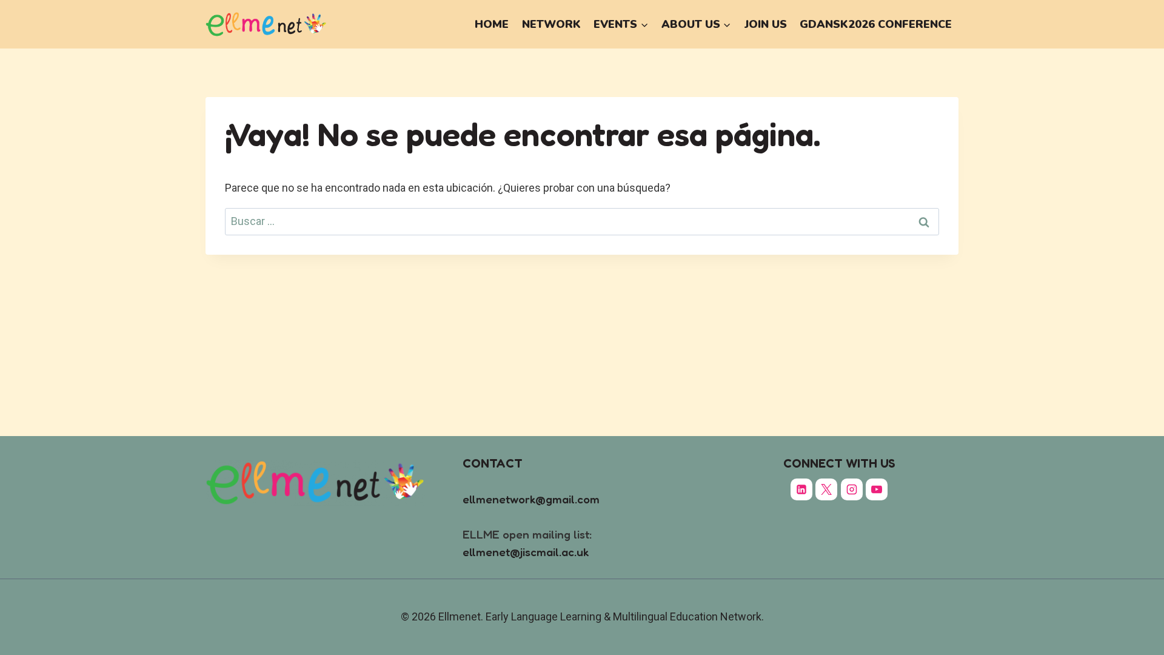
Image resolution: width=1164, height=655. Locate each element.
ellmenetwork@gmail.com (531, 499)
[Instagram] (852, 489)
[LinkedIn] (801, 489)
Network (551, 24)
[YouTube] (877, 489)
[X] (826, 489)
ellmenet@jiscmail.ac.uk (526, 552)
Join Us (765, 24)
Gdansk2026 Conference (876, 24)
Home (492, 24)
